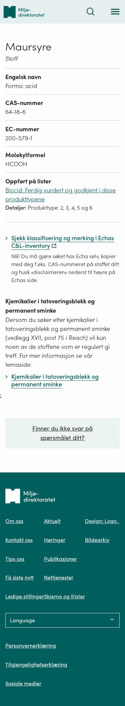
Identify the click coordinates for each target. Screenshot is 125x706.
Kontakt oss (19, 540)
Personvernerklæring (30, 645)
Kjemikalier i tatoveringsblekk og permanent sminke (50, 305)
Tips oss (14, 558)
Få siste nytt (19, 577)
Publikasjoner (60, 558)
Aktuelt (52, 521)
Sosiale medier (23, 683)
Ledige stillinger (24, 596)
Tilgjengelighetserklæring (36, 664)
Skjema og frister (64, 596)
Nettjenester (58, 577)
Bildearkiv (97, 540)
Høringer (54, 540)
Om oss (14, 521)
